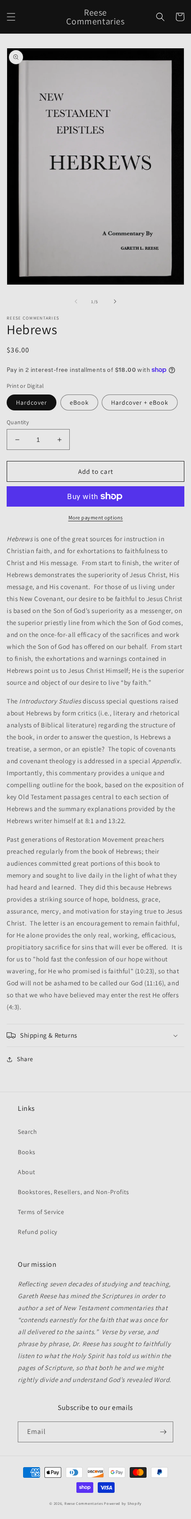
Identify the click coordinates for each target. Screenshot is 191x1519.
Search (27, 1132)
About (27, 1172)
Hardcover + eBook (139, 402)
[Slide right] (115, 301)
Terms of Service (41, 1212)
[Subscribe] (163, 1431)
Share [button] (25, 1059)
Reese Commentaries (83, 1503)
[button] (11, 17)
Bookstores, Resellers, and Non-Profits (73, 1192)
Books (27, 1152)
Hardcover (31, 402)
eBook (79, 402)
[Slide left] (76, 301)
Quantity (18, 422)
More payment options (95, 517)
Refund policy (37, 1232)
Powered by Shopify (123, 1503)
